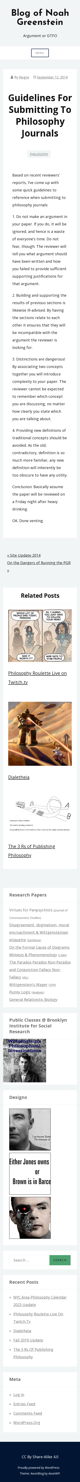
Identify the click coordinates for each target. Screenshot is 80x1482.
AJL (25, 977)
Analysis (38, 992)
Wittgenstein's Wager (28, 984)
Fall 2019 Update (28, 1340)
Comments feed (27, 1413)
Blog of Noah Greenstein (40, 18)
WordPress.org (26, 1422)
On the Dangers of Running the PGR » (39, 566)
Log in (18, 1394)
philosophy (39, 154)
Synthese (34, 940)
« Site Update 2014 (23, 555)
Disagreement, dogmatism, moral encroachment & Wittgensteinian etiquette (39, 932)
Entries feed (24, 1403)
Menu (40, 53)
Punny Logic (20, 992)
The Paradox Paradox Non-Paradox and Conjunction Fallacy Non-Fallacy (40, 970)
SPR (52, 985)
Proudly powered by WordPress (38, 1468)
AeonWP (54, 1473)
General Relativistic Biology (33, 999)
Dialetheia (19, 777)
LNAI (62, 955)
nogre (24, 77)
